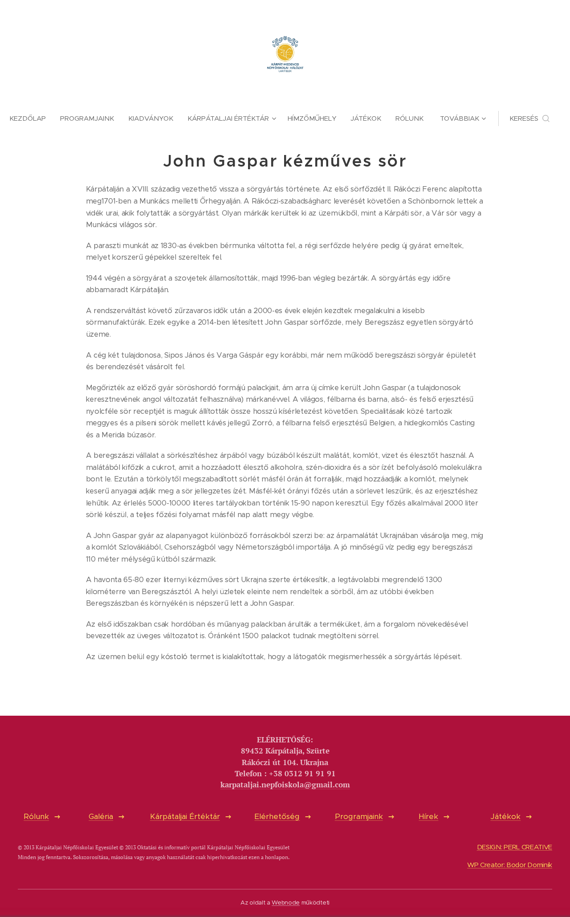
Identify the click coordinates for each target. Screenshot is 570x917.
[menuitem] (31, 118)
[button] (529, 118)
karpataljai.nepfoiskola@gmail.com (285, 785)
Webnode (286, 902)
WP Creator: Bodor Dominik (509, 864)
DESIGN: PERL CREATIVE (514, 847)
